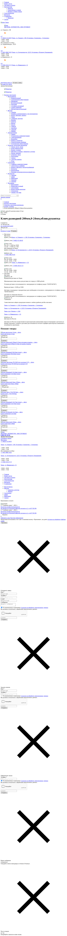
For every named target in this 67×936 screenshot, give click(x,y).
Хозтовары (11, 183)
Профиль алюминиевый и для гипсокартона (24, 114)
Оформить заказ (5, 518)
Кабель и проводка (16, 140)
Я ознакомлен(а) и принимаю (25, 607)
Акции (6, 19)
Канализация (15, 170)
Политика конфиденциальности (10, 507)
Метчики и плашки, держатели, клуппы (23, 151)
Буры (12, 161)
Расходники (14, 156)
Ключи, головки (16, 150)
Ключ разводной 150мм (8, 423)
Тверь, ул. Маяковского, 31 (20, 65)
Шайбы (13, 131)
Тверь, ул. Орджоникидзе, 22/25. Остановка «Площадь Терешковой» (32, 52)
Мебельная (14, 178)
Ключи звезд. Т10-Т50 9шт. (9, 393)
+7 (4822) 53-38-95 (6, 38)
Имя (2, 592)
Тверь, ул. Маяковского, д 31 (20, 262)
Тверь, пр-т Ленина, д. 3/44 (12, 311)
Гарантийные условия (14, 10)
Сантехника (11, 162)
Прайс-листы (8, 3)
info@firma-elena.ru (6, 82)
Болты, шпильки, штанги (18, 115)
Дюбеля (13, 126)
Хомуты (13, 121)
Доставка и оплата (9, 5)
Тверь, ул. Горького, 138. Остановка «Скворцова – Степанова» (30, 38)
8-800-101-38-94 (5, 435)
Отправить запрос (6, 438)
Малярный (14, 101)
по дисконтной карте (7, 226)
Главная (6, 2)
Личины (13, 181)
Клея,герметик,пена (17, 148)
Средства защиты (16, 159)
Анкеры (13, 112)
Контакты (7, 14)
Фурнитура (11, 173)
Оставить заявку (17, 82)
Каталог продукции (10, 95)
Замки (13, 176)
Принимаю (4, 522)
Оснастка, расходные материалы (17, 145)
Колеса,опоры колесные (18, 189)
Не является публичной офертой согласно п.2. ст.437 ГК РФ (18, 508)
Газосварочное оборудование (20, 99)
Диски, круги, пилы (17, 147)
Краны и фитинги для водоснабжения (22, 167)
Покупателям (8, 7)
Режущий (14, 104)
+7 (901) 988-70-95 (6, 52)
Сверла (13, 158)
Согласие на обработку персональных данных (34, 607)
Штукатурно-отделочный (18, 109)
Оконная (13, 180)
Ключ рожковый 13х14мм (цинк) (10, 374)
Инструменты (12, 96)
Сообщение (4, 602)
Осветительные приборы (18, 142)
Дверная (13, 175)
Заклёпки (14, 128)
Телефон (4, 595)
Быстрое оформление (17, 518)
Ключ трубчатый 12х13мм (8, 413)
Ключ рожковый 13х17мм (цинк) (10, 403)
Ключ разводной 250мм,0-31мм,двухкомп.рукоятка (16, 344)
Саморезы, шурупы (17, 118)
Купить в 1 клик (5, 231)
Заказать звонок (5, 197)
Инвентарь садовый (17, 186)
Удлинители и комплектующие (20, 136)
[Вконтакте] (1, 471)
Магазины (4, 440)
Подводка (14, 169)
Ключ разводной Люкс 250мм (9, 384)
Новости (10, 8)
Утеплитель (14, 191)
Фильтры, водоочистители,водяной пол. (23, 172)
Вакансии (11, 18)
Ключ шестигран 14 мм (8, 334)
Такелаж (13, 129)
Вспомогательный (16, 103)
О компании (8, 16)
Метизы (10, 110)
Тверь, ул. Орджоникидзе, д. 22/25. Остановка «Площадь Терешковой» (33, 250)
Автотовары (14, 187)
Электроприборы (16, 137)
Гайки (13, 117)
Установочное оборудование (19, 143)
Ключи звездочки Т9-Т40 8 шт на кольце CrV (14, 364)
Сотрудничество (9, 13)
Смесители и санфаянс (18, 165)
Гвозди (13, 125)
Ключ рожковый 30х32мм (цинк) (10, 354)
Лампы (13, 134)
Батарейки (14, 139)
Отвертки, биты (16, 154)
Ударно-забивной (16, 107)
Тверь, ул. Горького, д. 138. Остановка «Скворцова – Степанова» (31, 237)
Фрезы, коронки (16, 153)
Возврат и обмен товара (15, 11)
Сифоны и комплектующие (19, 164)
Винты (13, 123)
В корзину (14, 231)
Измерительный (16, 98)
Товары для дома (16, 192)
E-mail (2, 599)
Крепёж (13, 120)
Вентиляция (14, 184)
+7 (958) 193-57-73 (6, 65)
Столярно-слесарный (17, 106)
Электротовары (12, 132)
